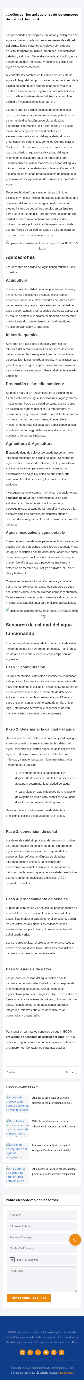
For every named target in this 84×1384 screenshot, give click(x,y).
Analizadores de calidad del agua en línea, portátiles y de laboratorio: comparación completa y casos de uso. (54, 1171)
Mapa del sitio (66, 1372)
